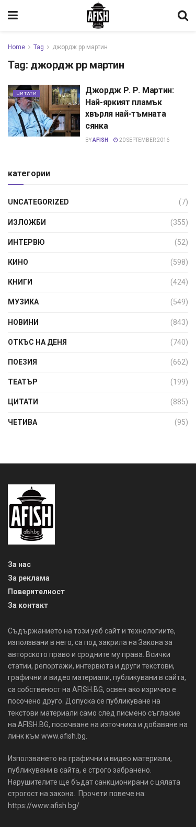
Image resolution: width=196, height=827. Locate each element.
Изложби (27, 222)
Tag (38, 47)
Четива (22, 422)
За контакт (28, 605)
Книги (20, 282)
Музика (23, 302)
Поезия (22, 362)
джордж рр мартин (80, 47)
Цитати (26, 93)
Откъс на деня (37, 342)
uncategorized (38, 202)
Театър (23, 382)
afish (100, 140)
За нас (19, 564)
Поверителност (36, 591)
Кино (18, 262)
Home (16, 47)
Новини (23, 322)
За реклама (29, 578)
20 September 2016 (143, 140)
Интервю (26, 242)
